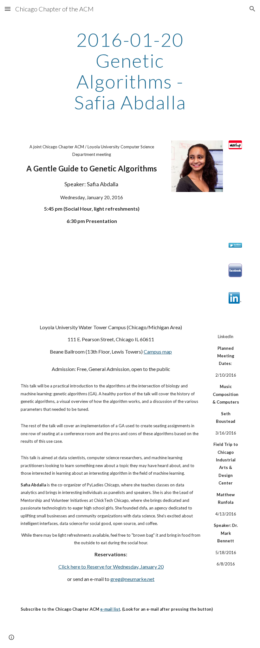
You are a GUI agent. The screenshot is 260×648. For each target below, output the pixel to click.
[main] (130, 71)
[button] (7, 8)
